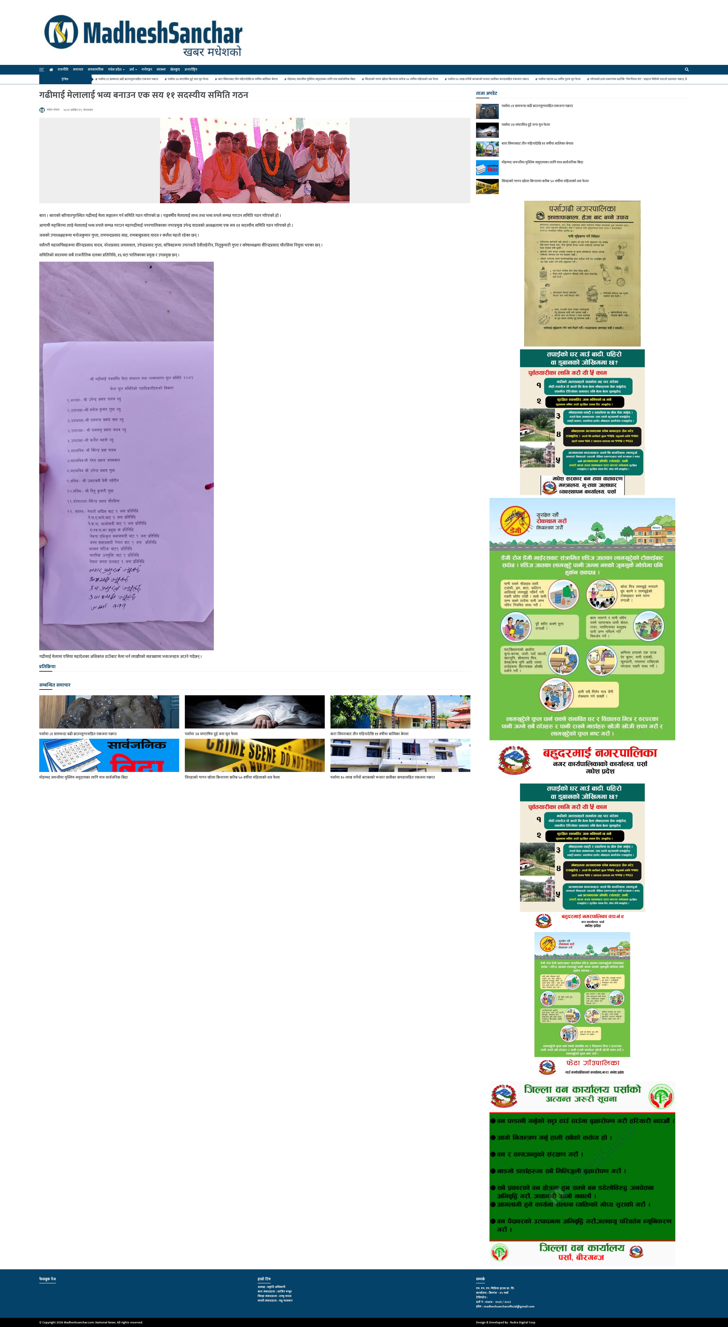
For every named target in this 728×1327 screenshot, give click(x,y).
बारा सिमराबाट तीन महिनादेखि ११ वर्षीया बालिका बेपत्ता (248, 79)
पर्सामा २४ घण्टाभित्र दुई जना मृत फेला (188, 79)
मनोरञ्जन (147, 69)
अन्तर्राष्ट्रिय (190, 69)
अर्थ (131, 69)
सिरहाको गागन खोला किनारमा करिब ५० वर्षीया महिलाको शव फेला (401, 79)
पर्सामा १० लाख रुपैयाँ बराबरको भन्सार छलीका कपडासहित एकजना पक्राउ (488, 79)
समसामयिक (96, 69)
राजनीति (63, 69)
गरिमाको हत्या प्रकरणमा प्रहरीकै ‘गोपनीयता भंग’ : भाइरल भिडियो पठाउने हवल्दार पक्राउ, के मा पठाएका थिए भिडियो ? (653, 79)
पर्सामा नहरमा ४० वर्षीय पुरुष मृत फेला (559, 79)
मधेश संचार (53, 109)
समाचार (78, 69)
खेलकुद (175, 69)
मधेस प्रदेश (115, 69)
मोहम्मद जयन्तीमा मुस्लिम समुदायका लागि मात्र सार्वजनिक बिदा (321, 79)
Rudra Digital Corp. (523, 1322)
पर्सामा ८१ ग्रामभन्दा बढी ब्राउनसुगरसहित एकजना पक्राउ (128, 79)
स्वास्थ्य (161, 69)
